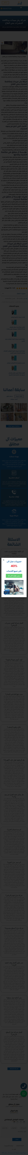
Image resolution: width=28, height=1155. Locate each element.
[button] (3, 560)
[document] (14, 577)
